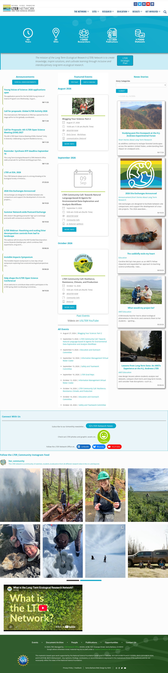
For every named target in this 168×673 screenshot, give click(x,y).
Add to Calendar (89, 82)
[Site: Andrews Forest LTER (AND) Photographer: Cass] (63, 495)
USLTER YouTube (89, 320)
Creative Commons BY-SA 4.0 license (107, 649)
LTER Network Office (71, 647)
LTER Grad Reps (87, 374)
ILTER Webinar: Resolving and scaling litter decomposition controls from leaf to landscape (25, 233)
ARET (121, 312)
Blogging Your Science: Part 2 (76, 119)
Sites (94, 12)
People (74, 642)
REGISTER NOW (72, 130)
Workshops (81, 134)
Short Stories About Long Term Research (135, 140)
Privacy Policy (68, 668)
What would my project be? (141, 308)
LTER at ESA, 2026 (12, 172)
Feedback (78, 668)
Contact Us (131, 642)
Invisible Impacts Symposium (18, 257)
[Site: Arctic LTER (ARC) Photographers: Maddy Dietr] (20, 551)
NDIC (109, 668)
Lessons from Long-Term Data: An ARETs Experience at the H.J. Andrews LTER (141, 367)
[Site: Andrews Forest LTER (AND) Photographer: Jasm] (105, 495)
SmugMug (104, 441)
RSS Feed (74, 82)
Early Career (71, 134)
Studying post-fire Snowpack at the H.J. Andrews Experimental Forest (141, 134)
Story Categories (123, 81)
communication (73, 138)
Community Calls (73, 220)
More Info (69, 144)
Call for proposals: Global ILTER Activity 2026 (25, 111)
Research (106, 12)
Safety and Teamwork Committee (92, 405)
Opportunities (111, 642)
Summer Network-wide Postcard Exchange (25, 212)
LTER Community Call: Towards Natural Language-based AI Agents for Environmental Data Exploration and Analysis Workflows (85, 341)
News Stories (141, 76)
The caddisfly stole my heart (141, 253)
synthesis (79, 224)
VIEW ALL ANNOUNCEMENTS (25, 82)
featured (82, 138)
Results (136, 12)
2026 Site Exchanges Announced (19, 191)
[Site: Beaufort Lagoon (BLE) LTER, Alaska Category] (63, 551)
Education (122, 12)
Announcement (125, 197)
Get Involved (151, 12)
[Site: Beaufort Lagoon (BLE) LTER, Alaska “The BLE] (105, 551)
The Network (80, 12)
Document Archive (54, 642)
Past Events (83, 315)
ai (67, 224)
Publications (91, 642)
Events (35, 642)
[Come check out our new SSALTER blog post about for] (20, 495)
